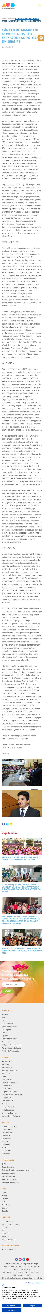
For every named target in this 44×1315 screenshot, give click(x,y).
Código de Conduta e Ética (11, 1045)
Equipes (5, 1036)
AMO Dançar (6, 1064)
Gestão (4, 1021)
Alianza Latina (7, 1236)
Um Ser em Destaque (9, 1113)
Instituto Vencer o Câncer (11, 1224)
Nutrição (5, 1141)
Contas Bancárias (8, 1167)
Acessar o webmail (8, 1249)
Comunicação (7, 1129)
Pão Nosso (5, 1104)
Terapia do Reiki (8, 1107)
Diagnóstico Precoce (9, 1092)
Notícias (11, 19)
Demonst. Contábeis (25, 1170)
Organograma (7, 1030)
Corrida (4, 1208)
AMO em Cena (7, 1067)
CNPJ (4, 1164)
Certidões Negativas (9, 1170)
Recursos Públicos (8, 1176)
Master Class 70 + (8, 1101)
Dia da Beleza (7, 1089)
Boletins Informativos (9, 1179)
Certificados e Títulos (9, 1039)
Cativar (4, 1076)
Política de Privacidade (10, 1051)
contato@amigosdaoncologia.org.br (27, 1272)
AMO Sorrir (6, 1073)
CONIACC (5, 1233)
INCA (4, 1230)
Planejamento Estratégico (11, 1048)
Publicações (6, 1042)
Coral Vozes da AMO (9, 1083)
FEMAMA (5, 1227)
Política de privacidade (33, 1283)
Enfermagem (6, 1135)
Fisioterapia (6, 1138)
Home (4, 19)
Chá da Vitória (7, 1080)
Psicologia (5, 1147)
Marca (4, 1033)
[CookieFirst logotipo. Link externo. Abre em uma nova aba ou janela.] (3, 1285)
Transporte (6, 1154)
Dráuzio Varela (7, 1221)
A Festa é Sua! (7, 1061)
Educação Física (8, 1132)
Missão (4, 1018)
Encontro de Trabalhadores (12, 1095)
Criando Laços (7, 1086)
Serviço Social (7, 1151)
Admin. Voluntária (8, 1027)
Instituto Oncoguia (8, 1239)
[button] (41, 38)
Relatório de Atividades (10, 1182)
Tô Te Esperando (8, 1110)
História (5, 1014)
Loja (3, 1202)
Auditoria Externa (8, 1173)
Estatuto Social (7, 1024)
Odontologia (6, 1144)
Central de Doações (9, 1126)
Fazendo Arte (7, 1098)
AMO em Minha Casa (9, 1070)
